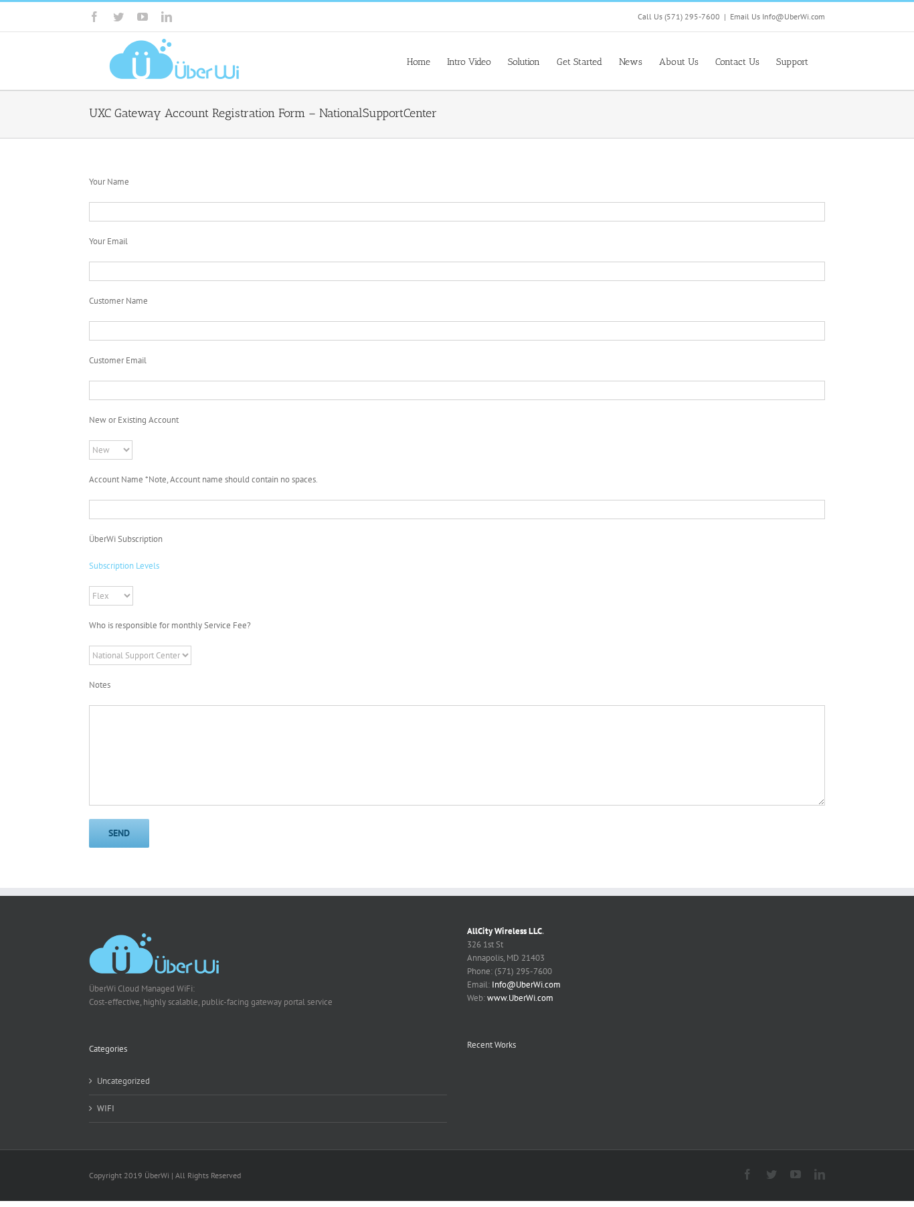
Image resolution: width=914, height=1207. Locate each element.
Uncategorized (123, 1081)
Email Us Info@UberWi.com (777, 16)
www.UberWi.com (520, 998)
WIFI (105, 1108)
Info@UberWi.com (526, 984)
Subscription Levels (124, 565)
